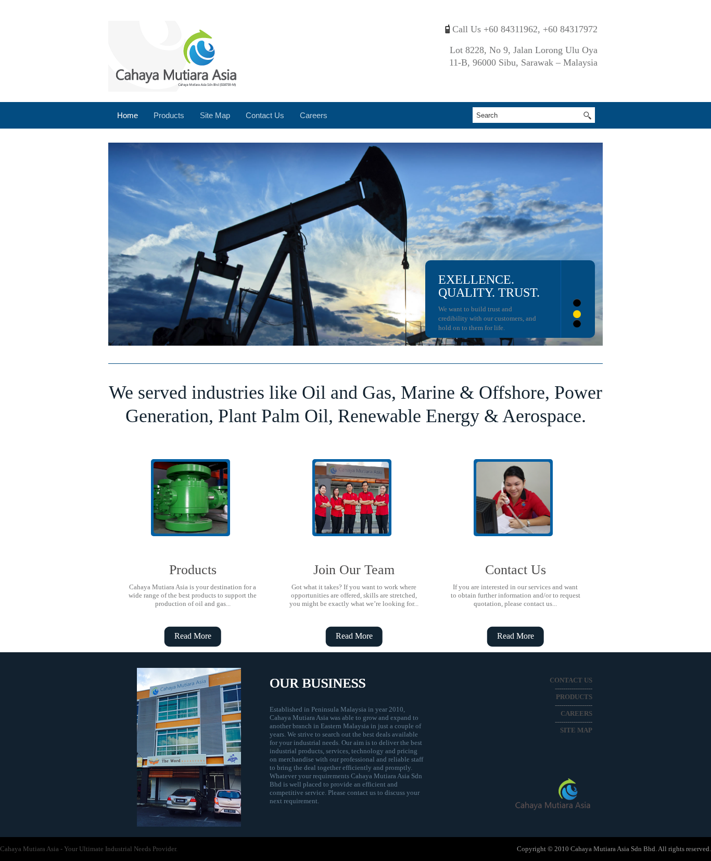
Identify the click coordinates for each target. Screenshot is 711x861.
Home (127, 115)
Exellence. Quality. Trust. (489, 286)
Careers (313, 115)
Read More (192, 635)
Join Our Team (354, 569)
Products (169, 115)
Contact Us (265, 115)
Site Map (215, 115)
